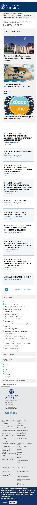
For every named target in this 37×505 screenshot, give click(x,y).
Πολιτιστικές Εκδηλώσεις (23, 460)
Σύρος (20, 17)
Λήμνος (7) (8, 374)
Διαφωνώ (13, 502)
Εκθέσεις (19, 452)
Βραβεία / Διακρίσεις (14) (12, 329)
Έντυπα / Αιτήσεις (6, 433)
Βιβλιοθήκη (5, 423)
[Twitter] (11, 413)
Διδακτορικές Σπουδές (10, 17)
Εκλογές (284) (9, 311)
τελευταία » (27, 289)
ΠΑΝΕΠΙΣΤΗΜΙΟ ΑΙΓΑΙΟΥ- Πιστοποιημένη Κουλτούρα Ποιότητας (18, 118)
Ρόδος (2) (7, 377)
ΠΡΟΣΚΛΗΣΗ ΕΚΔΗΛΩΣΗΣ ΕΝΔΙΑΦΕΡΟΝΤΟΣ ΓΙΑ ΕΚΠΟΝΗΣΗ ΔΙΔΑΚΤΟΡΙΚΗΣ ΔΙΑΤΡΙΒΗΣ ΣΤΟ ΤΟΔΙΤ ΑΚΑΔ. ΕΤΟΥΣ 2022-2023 (17, 262)
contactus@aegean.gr (11, 408)
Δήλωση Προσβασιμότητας (22, 484)
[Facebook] (8, 413)
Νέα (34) (7, 326)
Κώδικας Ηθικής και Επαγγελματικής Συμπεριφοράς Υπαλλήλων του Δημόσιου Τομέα (9, 452)
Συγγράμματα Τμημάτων (8, 443)
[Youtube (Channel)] (16, 413)
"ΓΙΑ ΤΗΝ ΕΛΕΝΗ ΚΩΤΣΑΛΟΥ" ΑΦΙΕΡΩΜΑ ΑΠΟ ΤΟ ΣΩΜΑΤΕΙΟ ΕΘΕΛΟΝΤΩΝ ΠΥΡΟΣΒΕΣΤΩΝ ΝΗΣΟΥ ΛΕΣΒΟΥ (18, 228)
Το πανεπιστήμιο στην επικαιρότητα (8, 474)
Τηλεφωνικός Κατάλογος (23, 471)
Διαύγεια (4, 438)
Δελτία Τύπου (5, 471)
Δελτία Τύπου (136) (10, 314)
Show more (4, 351)
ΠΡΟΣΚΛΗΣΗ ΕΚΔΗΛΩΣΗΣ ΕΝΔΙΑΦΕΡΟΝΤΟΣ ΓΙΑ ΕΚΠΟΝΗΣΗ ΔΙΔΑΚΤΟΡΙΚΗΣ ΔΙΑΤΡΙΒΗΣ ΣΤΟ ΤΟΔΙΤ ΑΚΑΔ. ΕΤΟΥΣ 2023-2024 (17, 245)
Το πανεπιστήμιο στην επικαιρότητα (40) (16, 324)
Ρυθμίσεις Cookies (7, 498)
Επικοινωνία (20, 474)
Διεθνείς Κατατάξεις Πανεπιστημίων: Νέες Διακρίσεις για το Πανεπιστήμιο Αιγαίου (17, 58)
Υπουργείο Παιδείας (7, 435)
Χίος (29, 15)
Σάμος (25, 15)
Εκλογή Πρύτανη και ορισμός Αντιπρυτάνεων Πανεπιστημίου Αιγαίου (18, 85)
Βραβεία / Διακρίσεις (22, 430)
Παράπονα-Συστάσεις (23, 476)
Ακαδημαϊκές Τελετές (22, 447)
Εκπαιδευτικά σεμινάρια (23, 455)
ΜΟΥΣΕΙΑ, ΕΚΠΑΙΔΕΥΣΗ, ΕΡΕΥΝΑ (15, 201)
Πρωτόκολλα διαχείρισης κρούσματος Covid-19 (8, 458)
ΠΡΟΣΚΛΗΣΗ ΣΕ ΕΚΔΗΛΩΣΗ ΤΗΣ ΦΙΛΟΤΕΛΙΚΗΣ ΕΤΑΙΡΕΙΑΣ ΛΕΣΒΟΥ (15, 213)
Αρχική (5, 14)
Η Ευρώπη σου (6, 446)
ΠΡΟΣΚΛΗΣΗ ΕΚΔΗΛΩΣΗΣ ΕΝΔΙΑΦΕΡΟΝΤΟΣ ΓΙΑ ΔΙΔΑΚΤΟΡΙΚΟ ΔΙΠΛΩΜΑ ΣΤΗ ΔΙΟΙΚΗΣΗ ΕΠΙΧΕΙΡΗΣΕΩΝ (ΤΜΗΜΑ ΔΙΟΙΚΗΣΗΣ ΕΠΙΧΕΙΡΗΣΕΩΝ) (18, 186)
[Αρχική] (11, 7)
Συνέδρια (19, 463)
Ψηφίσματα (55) (9, 321)
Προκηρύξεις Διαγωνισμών (20, 424)
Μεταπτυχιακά (21, 435)
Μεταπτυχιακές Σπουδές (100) (13, 316)
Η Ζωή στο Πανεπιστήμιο (16, 14)
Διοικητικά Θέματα (22, 433)
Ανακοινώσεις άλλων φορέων (12, 15)
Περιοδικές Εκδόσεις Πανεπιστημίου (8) (16, 331)
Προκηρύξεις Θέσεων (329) (13, 309)
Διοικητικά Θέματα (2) (11, 333)
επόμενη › (18, 289)
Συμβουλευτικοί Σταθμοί (8, 430)
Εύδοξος (4, 441)
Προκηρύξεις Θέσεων (22, 428)
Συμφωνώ (5, 502)
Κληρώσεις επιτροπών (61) (12, 319)
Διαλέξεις (19, 449)
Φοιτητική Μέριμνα (22, 438)
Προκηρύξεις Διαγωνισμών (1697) (15, 307)
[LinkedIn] (14, 413)
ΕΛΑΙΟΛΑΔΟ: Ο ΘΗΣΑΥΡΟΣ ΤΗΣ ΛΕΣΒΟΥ (17, 277)
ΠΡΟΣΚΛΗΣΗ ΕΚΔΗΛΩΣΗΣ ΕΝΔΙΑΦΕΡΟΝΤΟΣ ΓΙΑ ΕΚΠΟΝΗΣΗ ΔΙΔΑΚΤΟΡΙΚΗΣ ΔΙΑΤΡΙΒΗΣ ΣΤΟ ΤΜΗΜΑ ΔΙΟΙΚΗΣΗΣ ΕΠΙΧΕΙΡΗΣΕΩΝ (18, 137)
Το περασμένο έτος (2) (9, 384)
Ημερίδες (19, 457)
